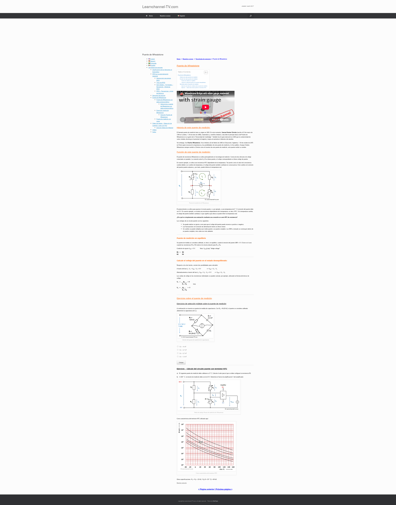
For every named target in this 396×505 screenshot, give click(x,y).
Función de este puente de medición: (189, 79)
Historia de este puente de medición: (189, 77)
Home (151, 16)
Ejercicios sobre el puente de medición (189, 84)
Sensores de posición (158, 95)
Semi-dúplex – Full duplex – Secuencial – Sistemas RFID (164, 87)
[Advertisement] (198, 37)
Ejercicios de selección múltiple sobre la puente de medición (194, 86)
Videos (154, 130)
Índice (154, 132)
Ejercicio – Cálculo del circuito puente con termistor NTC (194, 87)
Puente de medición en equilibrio (188, 80)
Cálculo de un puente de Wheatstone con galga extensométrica (166, 106)
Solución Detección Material (164, 128)
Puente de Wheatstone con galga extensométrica (164, 101)
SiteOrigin (215, 501)
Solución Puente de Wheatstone (166, 116)
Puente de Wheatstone (159, 98)
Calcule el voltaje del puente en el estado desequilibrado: (194, 82)
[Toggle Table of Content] (204, 72)
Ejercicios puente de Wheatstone (162, 111)
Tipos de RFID (160, 83)
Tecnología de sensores (155, 67)
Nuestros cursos (165, 16)
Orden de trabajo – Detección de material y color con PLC (162, 124)
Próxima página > (224, 489)
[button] (251, 15)
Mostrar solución (182, 483)
